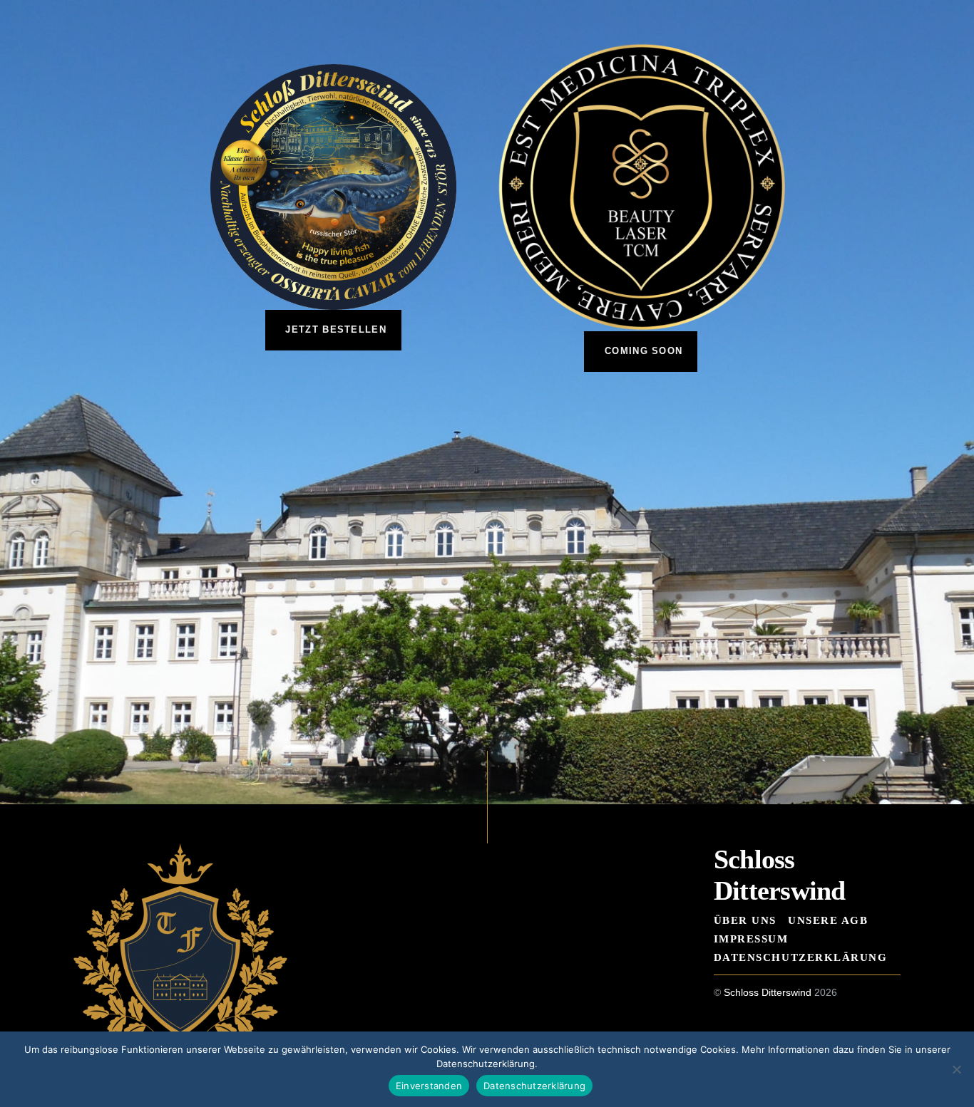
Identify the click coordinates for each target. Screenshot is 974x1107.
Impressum (751, 938)
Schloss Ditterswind (767, 992)
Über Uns (745, 920)
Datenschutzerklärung (800, 957)
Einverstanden (429, 1085)
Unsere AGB (828, 920)
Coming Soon (643, 350)
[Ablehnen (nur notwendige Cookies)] (956, 1069)
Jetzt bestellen (335, 329)
